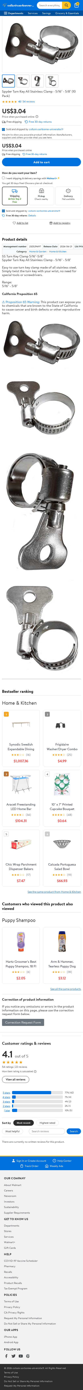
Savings (46, 13)
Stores (7, 1231)
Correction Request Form (23, 1022)
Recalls (8, 1272)
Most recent (23, 1123)
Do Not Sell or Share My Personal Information (30, 1323)
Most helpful (12, 1131)
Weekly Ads (56, 1166)
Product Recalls (13, 1283)
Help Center (64, 1161)
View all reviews (15, 1079)
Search (74, 1131)
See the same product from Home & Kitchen (54, 892)
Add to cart (41, 162)
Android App (11, 1342)
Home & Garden (37, 251)
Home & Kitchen (57, 251)
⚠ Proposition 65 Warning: (21, 302)
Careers (8, 1190)
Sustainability (11, 1207)
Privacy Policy (12, 1307)
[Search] (66, 5)
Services (32, 13)
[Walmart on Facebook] (6, 1356)
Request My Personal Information (23, 1318)
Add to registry (62, 223)
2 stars (6, 1106)
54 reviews (29, 101)
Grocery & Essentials (67, 13)
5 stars (6, 1092)
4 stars (6, 1097)
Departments (15, 13)
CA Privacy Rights (14, 1312)
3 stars (6, 1101)
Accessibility (11, 1277)
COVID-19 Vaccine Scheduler (21, 1261)
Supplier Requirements (17, 1212)
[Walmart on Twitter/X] (13, 1356)
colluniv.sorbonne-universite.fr (46, 129)
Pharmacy (10, 1266)
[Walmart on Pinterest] (28, 1356)
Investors (9, 1201)
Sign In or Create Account (31, 1161)
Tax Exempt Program (15, 1288)
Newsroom (10, 1196)
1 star (7, 1110)
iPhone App (10, 1336)
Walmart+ (9, 1242)
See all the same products (65, 989)
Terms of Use (11, 1301)
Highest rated (47, 1123)
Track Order (31, 1166)
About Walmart (12, 1185)
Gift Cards (10, 1248)
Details (32, 215)
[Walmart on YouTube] (21, 1356)
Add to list (22, 223)
